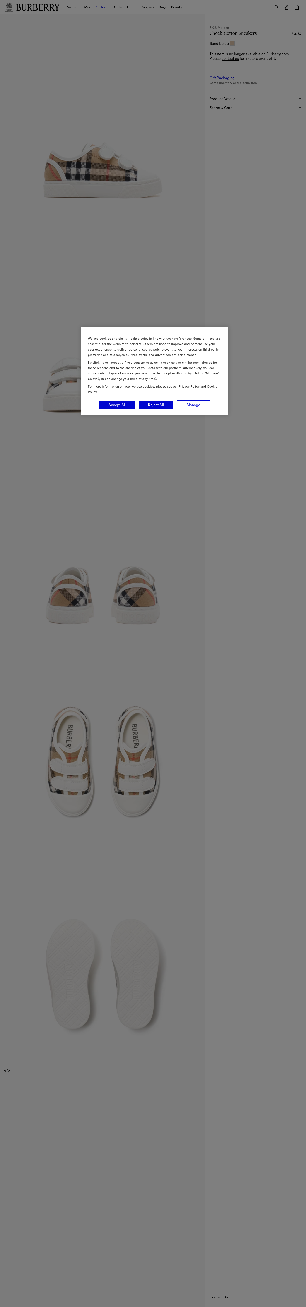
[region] (154, 371)
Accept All (117, 405)
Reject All (156, 405)
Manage (193, 405)
